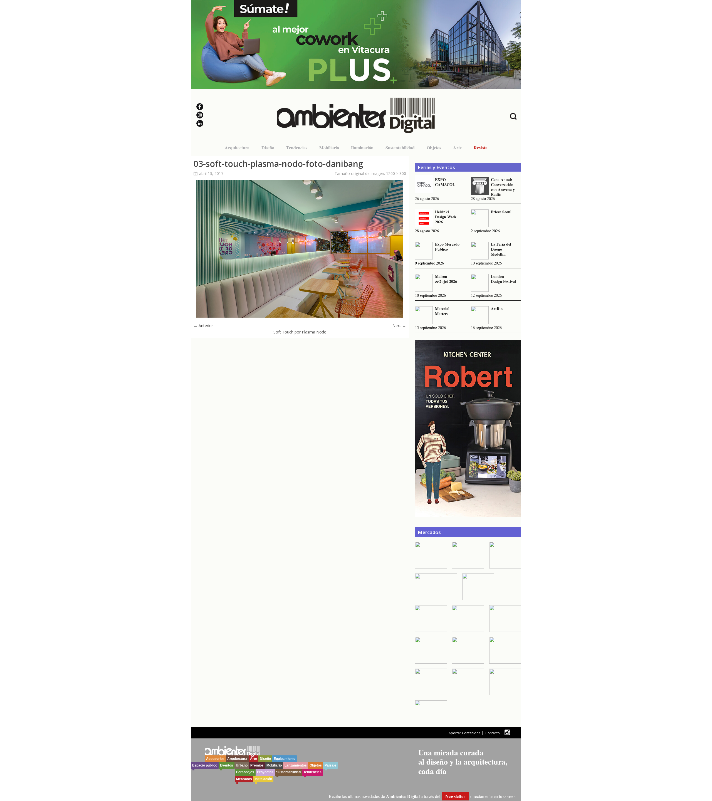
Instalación (263, 779)
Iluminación (362, 147)
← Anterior (203, 325)
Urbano (242, 765)
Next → (399, 325)
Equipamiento (284, 759)
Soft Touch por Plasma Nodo (300, 332)
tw (507, 732)
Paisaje (330, 765)
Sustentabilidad (400, 147)
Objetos (434, 147)
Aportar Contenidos (464, 733)
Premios (257, 765)
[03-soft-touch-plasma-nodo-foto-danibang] (299, 316)
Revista (481, 147)
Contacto (492, 733)
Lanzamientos (296, 765)
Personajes (245, 772)
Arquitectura (237, 147)
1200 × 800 (396, 173)
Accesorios (215, 759)
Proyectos (265, 772)
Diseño (267, 147)
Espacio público (204, 765)
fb (515, 732)
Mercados (244, 779)
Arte (457, 147)
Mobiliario (329, 147)
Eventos (226, 765)
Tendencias (296, 147)
